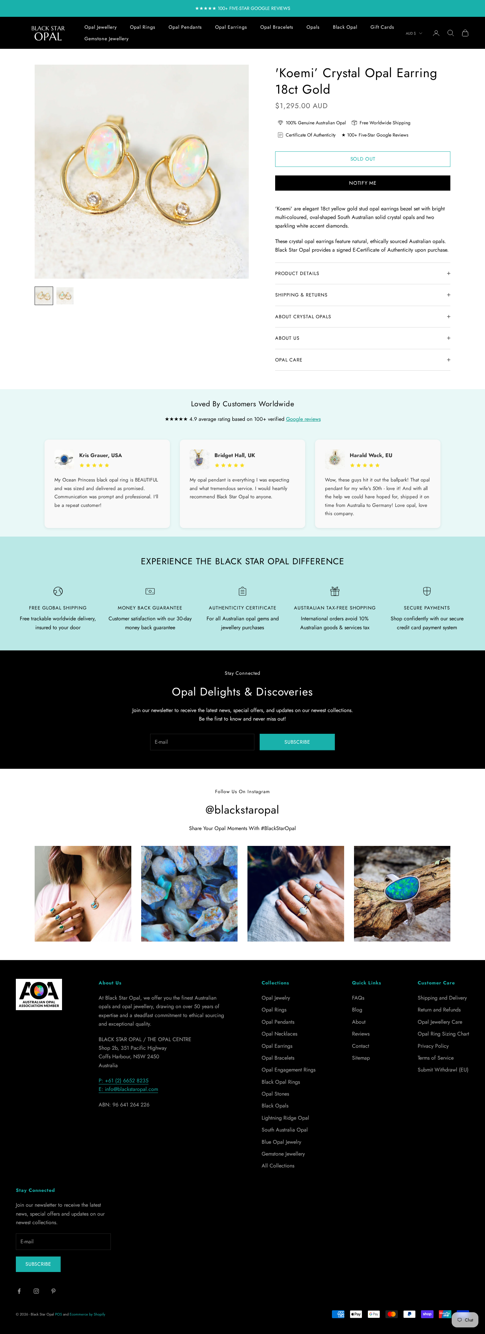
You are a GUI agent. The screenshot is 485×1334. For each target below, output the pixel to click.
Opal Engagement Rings (288, 1069)
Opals (313, 27)
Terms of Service (436, 1058)
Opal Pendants (185, 27)
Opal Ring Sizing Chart (443, 1034)
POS (58, 1314)
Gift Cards (382, 27)
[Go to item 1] (44, 296)
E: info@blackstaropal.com (128, 1089)
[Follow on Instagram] (36, 1291)
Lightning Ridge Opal (285, 1118)
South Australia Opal (285, 1129)
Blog (357, 1009)
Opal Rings (142, 27)
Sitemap (361, 1058)
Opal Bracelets (276, 27)
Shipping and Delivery (442, 998)
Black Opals (275, 1105)
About (359, 1022)
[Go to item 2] (65, 296)
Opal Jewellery (100, 27)
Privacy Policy (433, 1046)
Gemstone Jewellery (106, 38)
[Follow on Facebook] (19, 1291)
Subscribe (297, 742)
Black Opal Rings (281, 1082)
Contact (360, 1046)
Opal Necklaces (279, 1034)
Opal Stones (275, 1094)
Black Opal (345, 27)
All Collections (278, 1165)
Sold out (362, 159)
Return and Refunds (439, 1009)
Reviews (361, 1034)
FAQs (358, 998)
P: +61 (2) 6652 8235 (123, 1080)
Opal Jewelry (276, 998)
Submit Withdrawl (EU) (443, 1069)
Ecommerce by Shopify (87, 1314)
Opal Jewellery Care (440, 1022)
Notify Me (362, 183)
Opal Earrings (231, 27)
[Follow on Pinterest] (53, 1291)
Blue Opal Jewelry (281, 1142)
